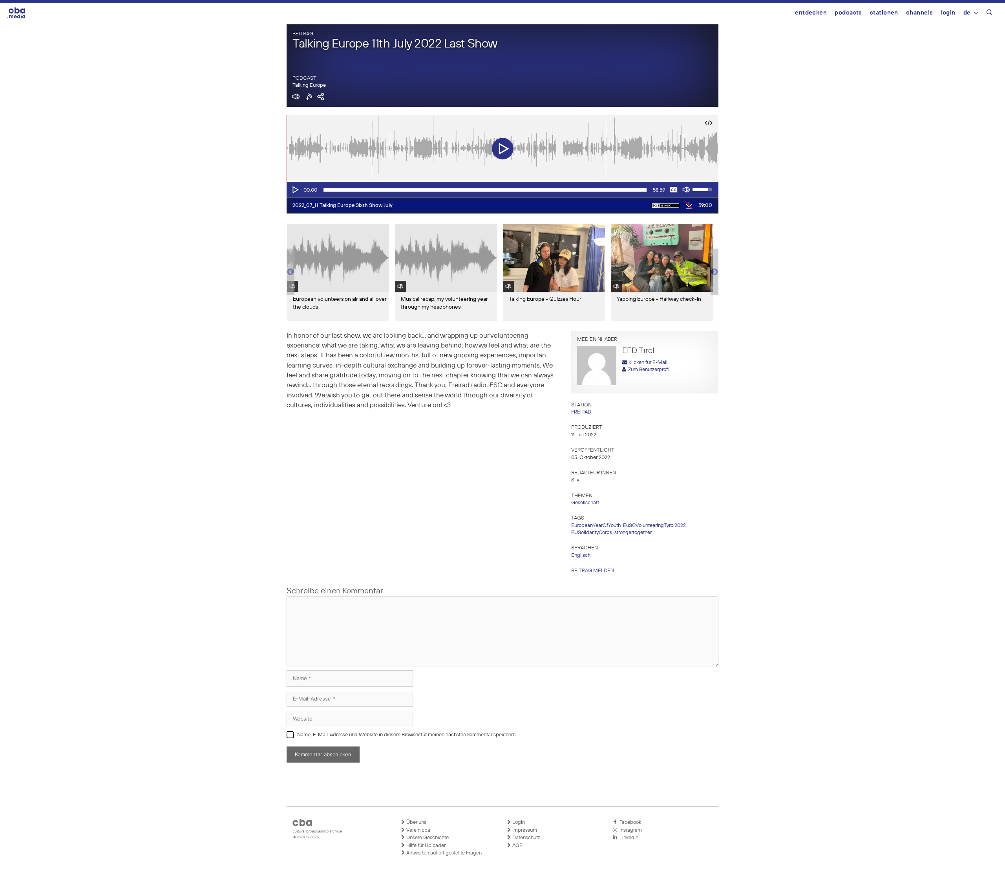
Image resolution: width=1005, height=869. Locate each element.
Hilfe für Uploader (425, 845)
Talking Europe (309, 85)
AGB (517, 845)
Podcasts (848, 13)
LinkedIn (627, 837)
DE (967, 13)
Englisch (580, 555)
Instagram (629, 830)
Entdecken (811, 13)
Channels (919, 13)
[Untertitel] (674, 190)
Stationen (884, 13)
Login (948, 13)
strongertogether (633, 532)
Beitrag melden (592, 570)
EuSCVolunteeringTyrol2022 (654, 525)
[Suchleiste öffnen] (989, 13)
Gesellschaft (585, 502)
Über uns (415, 822)
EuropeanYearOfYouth (596, 525)
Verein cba (417, 830)
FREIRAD (581, 412)
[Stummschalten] (686, 190)
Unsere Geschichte (427, 837)
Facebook (629, 822)
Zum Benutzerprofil (648, 369)
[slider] (485, 190)
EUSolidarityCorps (591, 532)
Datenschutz (525, 837)
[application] (502, 190)
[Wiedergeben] (295, 190)
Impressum (524, 830)
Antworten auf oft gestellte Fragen (443, 853)
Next (714, 272)
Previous (290, 272)
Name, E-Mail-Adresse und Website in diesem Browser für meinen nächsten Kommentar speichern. (407, 734)
